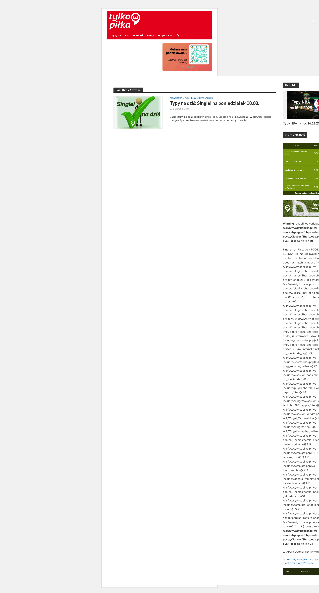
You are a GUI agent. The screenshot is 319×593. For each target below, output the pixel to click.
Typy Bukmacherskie (202, 98)
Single (186, 98)
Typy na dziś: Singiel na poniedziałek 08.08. (214, 103)
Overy (150, 35)
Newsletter (176, 98)
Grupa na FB (165, 35)
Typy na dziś (118, 35)
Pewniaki (138, 35)
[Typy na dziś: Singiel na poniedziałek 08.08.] (138, 112)
